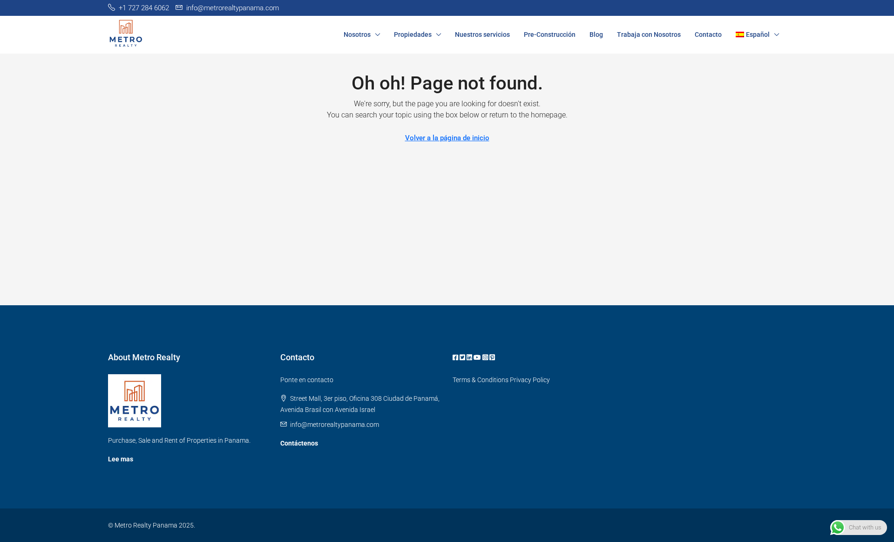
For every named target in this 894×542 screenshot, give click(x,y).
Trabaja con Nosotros (649, 34)
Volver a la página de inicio (447, 138)
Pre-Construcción (550, 34)
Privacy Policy (530, 380)
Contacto (708, 34)
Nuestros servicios (482, 34)
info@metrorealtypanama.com (334, 424)
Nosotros (357, 34)
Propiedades (413, 34)
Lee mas (120, 459)
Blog (596, 34)
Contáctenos (299, 443)
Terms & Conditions (480, 380)
